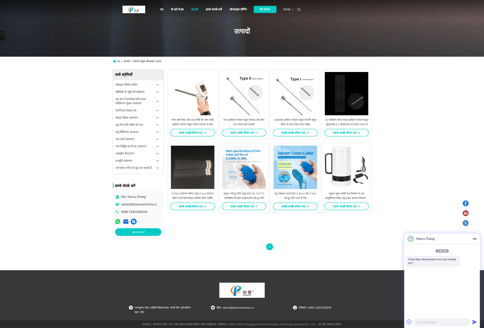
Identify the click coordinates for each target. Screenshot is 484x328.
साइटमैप (146, 324)
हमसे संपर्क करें (214, 9)
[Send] (475, 322)
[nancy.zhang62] (133, 221)
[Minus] (474, 239)
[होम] (134, 9)
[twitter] (465, 223)
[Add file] (409, 322)
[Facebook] (465, 203)
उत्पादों (194, 9)
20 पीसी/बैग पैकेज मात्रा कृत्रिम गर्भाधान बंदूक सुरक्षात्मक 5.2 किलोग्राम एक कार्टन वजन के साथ (346, 124)
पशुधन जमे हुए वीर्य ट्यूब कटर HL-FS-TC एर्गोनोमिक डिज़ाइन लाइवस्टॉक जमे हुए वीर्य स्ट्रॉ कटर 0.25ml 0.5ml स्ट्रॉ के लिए (243, 198)
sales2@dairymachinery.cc (139, 204)
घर (161, 9)
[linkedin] (465, 213)
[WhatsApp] (117, 221)
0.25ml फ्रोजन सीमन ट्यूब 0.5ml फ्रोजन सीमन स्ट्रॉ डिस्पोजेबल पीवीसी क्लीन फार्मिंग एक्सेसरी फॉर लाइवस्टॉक (193, 198)
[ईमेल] (125, 221)
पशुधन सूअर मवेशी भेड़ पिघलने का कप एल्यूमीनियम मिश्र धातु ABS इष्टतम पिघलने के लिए (346, 198)
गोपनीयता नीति (160, 324)
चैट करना (265, 9)
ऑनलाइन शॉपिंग (238, 9)
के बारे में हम (177, 9)
